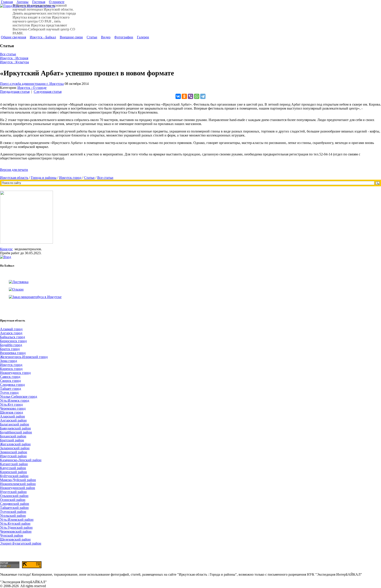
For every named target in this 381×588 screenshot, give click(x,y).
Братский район (12, 440)
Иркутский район (13, 456)
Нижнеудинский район (17, 488)
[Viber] (190, 96)
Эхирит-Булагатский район (20, 543)
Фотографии (123, 37)
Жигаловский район (15, 444)
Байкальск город (12, 337)
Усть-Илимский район (17, 519)
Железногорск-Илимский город (24, 357)
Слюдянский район (14, 504)
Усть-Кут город (11, 404)
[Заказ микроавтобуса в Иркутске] (35, 297)
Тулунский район (13, 511)
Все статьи (8, 54)
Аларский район (12, 416)
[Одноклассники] (184, 96)
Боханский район (13, 436)
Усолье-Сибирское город (18, 396)
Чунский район (11, 535)
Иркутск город (70, 177)
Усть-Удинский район (16, 527)
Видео (105, 37)
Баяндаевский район (15, 428)
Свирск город (10, 381)
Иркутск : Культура (14, 62)
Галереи (143, 37)
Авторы (22, 2)
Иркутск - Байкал (43, 37)
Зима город (8, 361)
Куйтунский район (14, 476)
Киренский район (13, 472)
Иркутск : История (14, 58)
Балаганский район (14, 424)
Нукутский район (13, 492)
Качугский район (13, 468)
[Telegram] (202, 96)
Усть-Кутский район (15, 523)
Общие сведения (13, 37)
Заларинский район (15, 448)
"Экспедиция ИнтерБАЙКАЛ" (23, 582)
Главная (7, 2)
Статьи (92, 37)
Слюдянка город (12, 384)
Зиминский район (13, 452)
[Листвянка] (18, 282)
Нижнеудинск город (15, 373)
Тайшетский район (14, 508)
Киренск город (11, 369)
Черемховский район (16, 531)
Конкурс (6, 249)
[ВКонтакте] (178, 96)
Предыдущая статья (15, 91)
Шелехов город (11, 412)
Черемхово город (13, 408)
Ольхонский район (14, 496)
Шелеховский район (15, 539)
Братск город (10, 349)
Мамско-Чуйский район (18, 480)
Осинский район (12, 500)
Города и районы (43, 177)
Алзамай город (11, 329)
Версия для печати (14, 170)
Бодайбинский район (16, 432)
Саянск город (10, 377)
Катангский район (14, 464)
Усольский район (13, 515)
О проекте (56, 2)
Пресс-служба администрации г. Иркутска (32, 84)
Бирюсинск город (13, 341)
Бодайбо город (11, 345)
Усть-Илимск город (14, 400)
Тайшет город (10, 388)
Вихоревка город (13, 353)
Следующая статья (48, 91)
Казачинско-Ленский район (20, 460)
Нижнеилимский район (18, 484)
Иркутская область (14, 177)
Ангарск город (11, 333)
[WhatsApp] (196, 96)
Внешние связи (71, 37)
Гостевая (38, 2)
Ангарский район (13, 420)
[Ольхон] (16, 289)
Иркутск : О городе (32, 88)
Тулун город (9, 392)
